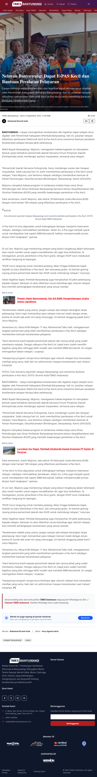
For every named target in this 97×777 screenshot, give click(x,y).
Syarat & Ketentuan (22, 771)
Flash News (8, 10)
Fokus (73, 4)
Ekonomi (42, 10)
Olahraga (87, 10)
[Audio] (86, 121)
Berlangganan (73, 723)
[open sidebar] (6, 4)
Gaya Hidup (67, 10)
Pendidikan (54, 10)
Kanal (62, 4)
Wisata (77, 10)
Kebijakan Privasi (6, 771)
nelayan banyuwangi (12, 640)
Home (50, 4)
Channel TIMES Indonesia (17, 602)
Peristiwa (19, 10)
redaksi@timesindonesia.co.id (18, 721)
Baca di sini (85, 618)
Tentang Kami (39, 771)
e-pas (28, 640)
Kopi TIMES (31, 10)
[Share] (92, 121)
